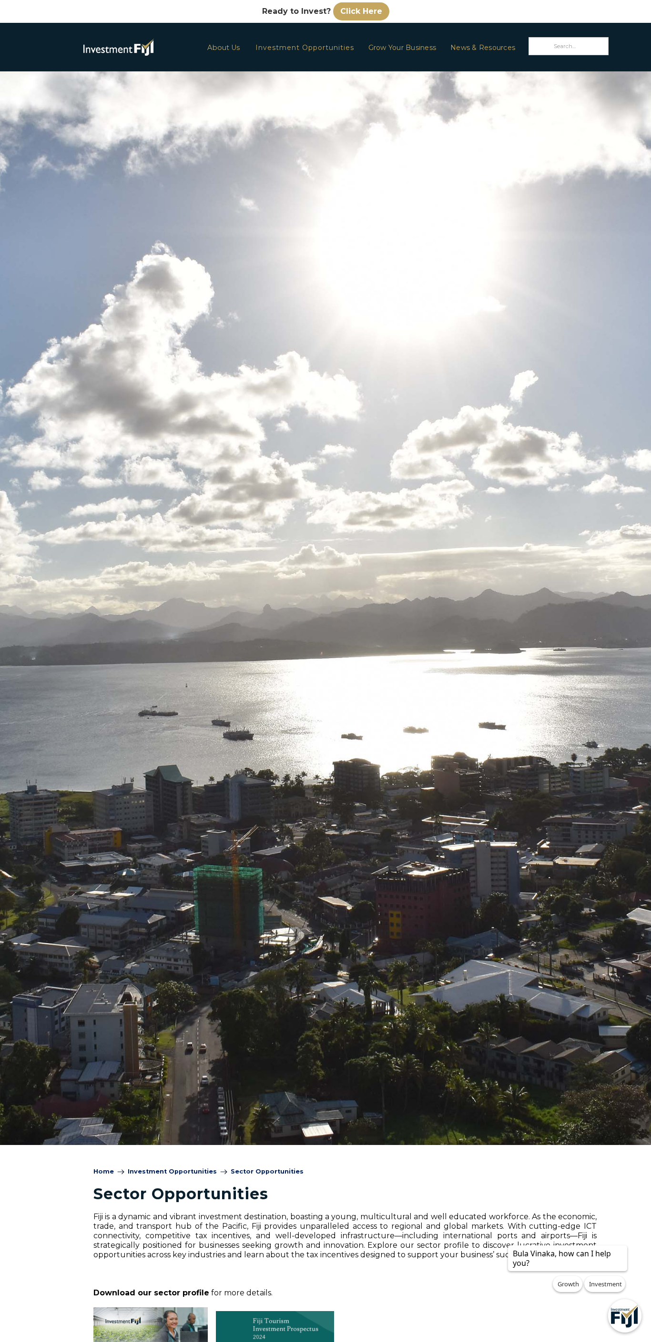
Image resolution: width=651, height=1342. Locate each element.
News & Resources (482, 47)
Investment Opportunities (304, 47)
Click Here (361, 11)
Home (103, 1171)
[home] (93, 47)
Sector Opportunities (267, 1171)
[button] (223, 47)
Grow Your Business (402, 47)
